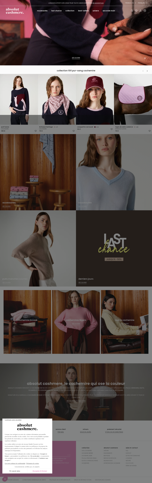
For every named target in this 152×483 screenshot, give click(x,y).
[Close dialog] (119, 216)
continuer (53, 250)
